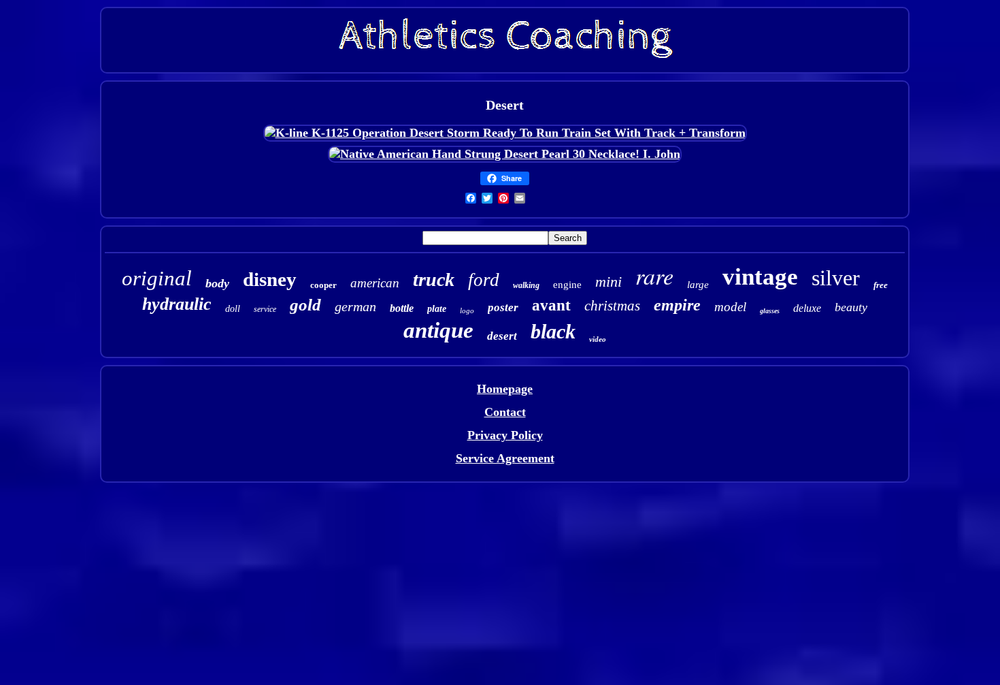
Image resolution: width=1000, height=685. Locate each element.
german (355, 306)
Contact (505, 412)
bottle (402, 308)
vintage (760, 277)
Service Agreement (505, 458)
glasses (770, 311)
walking (526, 285)
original (157, 278)
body (217, 283)
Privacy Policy (505, 435)
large (698, 284)
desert (502, 336)
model (730, 307)
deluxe (807, 308)
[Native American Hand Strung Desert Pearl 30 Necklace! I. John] (505, 154)
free (880, 285)
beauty (851, 307)
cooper (323, 285)
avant (551, 305)
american (374, 283)
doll (232, 309)
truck (433, 279)
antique (438, 330)
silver (836, 278)
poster (503, 307)
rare (654, 275)
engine (567, 284)
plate (436, 309)
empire (677, 305)
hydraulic (177, 304)
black (553, 331)
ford (483, 280)
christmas (612, 306)
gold (305, 305)
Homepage (505, 389)
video (597, 339)
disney (270, 279)
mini (608, 281)
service (265, 309)
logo (467, 310)
